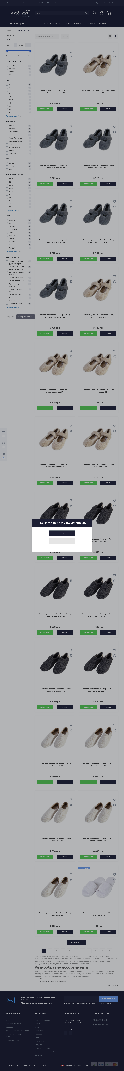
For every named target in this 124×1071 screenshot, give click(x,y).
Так (62, 533)
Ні (62, 541)
